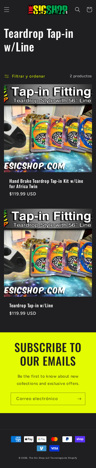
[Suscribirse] (79, 399)
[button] (7, 9)
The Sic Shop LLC (39, 458)
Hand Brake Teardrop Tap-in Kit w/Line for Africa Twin (46, 183)
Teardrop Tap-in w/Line (31, 305)
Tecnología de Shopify (63, 458)
